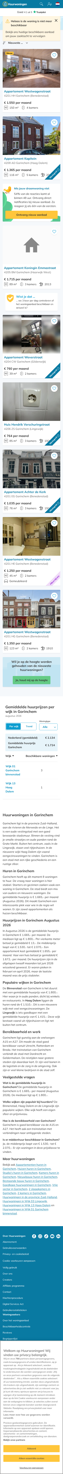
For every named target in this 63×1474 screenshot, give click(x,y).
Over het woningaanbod (16, 1320)
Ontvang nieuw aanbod (31, 214)
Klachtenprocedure (13, 1297)
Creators (7, 1279)
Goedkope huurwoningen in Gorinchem (27, 1185)
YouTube (52, 1236)
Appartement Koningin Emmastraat (30, 268)
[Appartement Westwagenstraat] (31, 68)
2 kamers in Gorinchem (31, 1193)
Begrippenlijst (10, 1338)
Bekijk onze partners (14, 1440)
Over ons (7, 1273)
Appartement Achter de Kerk (25, 492)
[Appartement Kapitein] (31, 135)
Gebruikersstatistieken (15, 1310)
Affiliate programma (13, 1285)
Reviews (7, 1332)
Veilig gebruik (10, 1267)
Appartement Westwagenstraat (27, 91)
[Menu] (49, 4)
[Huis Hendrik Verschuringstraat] (31, 401)
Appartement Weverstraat (23, 357)
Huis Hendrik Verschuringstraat (27, 424)
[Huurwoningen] (15, 4)
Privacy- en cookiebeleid (16, 1254)
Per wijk (13, 726)
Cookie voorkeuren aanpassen (19, 1260)
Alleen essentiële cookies (31, 1458)
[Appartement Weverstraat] (31, 334)
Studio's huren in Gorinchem (20, 1172)
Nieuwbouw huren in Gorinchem (37, 1176)
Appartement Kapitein (20, 159)
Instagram (40, 1236)
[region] (31, 1407)
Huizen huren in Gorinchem (34, 1168)
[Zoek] (41, 4)
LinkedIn (58, 1236)
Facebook (34, 1236)
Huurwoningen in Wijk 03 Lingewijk (25, 1201)
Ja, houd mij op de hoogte (31, 680)
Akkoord (31, 1448)
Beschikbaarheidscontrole (16, 1326)
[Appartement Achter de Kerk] (31, 469)
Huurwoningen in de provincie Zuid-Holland (30, 1197)
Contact (7, 1291)
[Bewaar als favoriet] (54, 55)
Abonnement (10, 1241)
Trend (29, 726)
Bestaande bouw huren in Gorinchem (26, 1181)
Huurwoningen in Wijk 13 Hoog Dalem (27, 1205)
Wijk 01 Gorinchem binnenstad (13, 770)
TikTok (46, 1236)
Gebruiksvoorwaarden (14, 1247)
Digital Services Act (13, 1304)
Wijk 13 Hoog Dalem (10, 787)
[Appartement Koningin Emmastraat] (31, 245)
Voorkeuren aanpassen (31, 1467)
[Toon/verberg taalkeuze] (57, 4)
